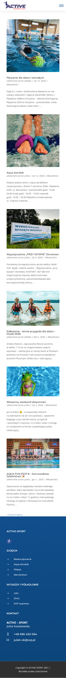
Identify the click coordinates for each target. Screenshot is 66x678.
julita (27, 175)
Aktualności (12, 84)
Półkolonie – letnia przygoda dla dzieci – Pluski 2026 (31, 332)
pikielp (27, 80)
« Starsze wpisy (14, 514)
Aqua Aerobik (15, 172)
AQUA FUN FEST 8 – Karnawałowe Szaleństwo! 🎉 (28, 475)
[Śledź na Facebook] (9, 541)
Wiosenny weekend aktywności (26, 402)
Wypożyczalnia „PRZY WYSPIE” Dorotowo (33, 254)
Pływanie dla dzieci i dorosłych (25, 77)
